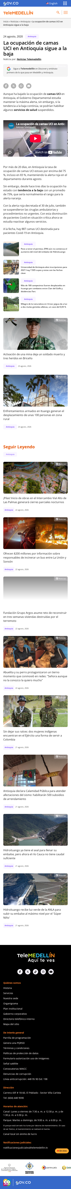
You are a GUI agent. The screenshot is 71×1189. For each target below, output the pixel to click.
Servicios (8, 993)
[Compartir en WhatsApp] (21, 86)
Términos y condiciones (16, 1048)
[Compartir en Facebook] (6, 86)
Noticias (14, 21)
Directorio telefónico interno (19, 1019)
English (53, 3)
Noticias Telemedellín (29, 59)
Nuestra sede (10, 998)
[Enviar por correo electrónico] (28, 86)
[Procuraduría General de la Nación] (10, 1168)
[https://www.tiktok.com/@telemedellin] (35, 971)
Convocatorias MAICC (15, 1068)
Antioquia (25, 21)
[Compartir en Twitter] (13, 86)
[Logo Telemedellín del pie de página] (35, 957)
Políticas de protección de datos (20, 1053)
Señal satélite (10, 1063)
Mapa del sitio (11, 1024)
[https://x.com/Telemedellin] (27, 971)
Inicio (6, 21)
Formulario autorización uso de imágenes (26, 1058)
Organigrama (10, 1003)
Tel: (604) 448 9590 (13, 1097)
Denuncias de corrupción (17, 1073)
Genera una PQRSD (14, 1042)
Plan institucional (12, 1008)
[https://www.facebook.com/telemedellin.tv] (20, 971)
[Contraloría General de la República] (30, 1167)
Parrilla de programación (17, 1037)
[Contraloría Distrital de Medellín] (50, 1167)
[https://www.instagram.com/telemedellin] (43, 971)
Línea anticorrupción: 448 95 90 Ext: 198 (25, 1079)
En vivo (63, 1150)
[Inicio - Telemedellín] (18, 12)
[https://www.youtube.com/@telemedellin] (51, 971)
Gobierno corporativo (15, 1013)
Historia (7, 988)
